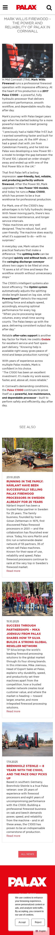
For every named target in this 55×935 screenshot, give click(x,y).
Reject (38, 922)
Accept (22, 922)
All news (27, 854)
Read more (13, 571)
